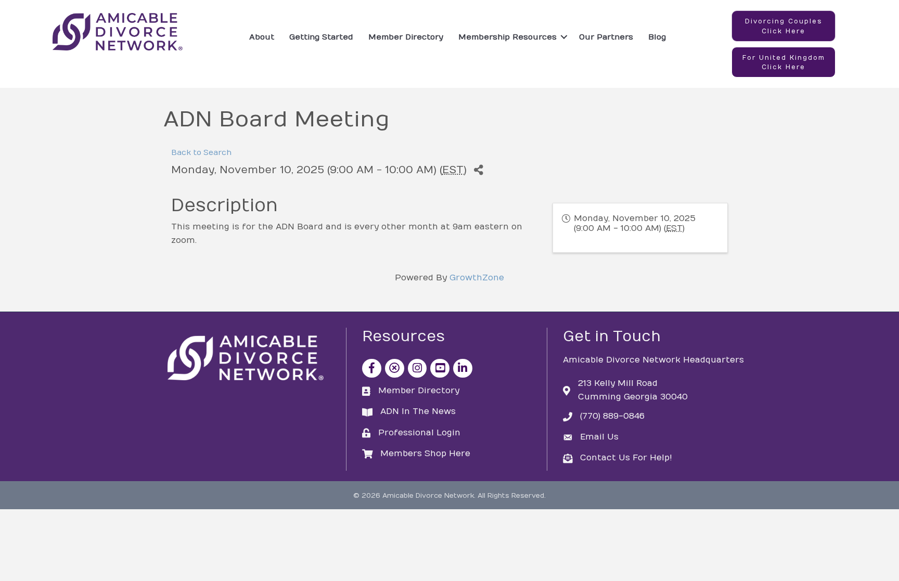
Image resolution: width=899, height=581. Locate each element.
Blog (657, 37)
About (261, 37)
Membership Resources (507, 37)
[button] (783, 26)
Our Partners (606, 37)
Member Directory (405, 37)
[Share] (478, 170)
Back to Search (201, 152)
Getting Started (321, 37)
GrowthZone (477, 277)
